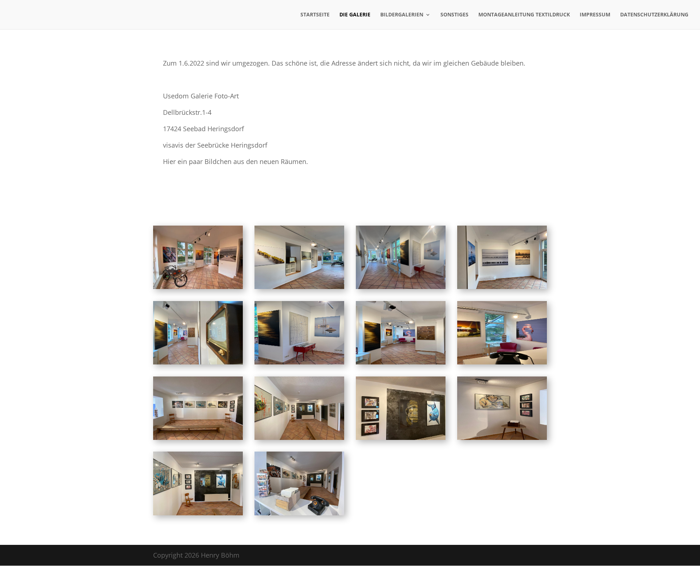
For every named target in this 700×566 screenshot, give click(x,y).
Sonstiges (454, 15)
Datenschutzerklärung (654, 15)
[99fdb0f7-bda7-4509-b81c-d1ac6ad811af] (198, 512)
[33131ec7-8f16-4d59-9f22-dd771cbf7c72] (502, 362)
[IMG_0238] (401, 286)
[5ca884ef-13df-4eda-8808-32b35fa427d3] (198, 437)
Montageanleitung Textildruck (524, 15)
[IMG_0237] (299, 362)
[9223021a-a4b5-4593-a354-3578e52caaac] (502, 437)
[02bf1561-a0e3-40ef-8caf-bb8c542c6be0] (401, 437)
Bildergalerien (401, 15)
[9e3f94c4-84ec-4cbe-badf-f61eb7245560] (299, 437)
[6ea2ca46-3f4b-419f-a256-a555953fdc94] (198, 286)
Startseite (315, 15)
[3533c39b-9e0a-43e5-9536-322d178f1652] (198, 362)
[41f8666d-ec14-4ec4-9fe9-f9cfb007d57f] (401, 362)
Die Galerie (354, 15)
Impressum (595, 15)
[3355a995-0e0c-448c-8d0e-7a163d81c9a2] (299, 286)
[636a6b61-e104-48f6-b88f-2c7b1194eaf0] (299, 512)
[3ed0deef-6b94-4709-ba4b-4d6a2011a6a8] (502, 286)
